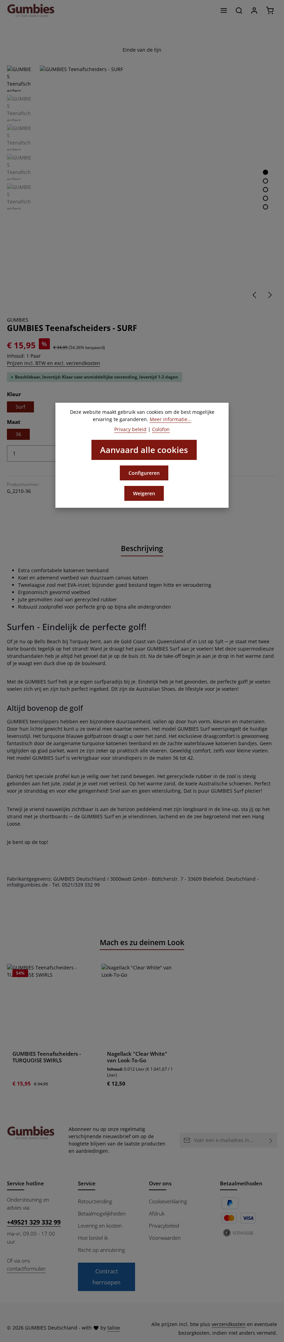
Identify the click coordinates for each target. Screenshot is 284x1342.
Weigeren (144, 493)
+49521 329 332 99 (34, 1222)
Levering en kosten (100, 1225)
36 (18, 434)
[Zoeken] (239, 10)
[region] (142, 184)
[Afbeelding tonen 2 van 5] (265, 180)
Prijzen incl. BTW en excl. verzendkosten (53, 363)
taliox (113, 1327)
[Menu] (224, 10)
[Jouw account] (254, 10)
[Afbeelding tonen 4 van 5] (265, 198)
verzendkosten (229, 1324)
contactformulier (26, 1268)
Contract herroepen (106, 1276)
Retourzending (95, 1201)
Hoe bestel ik (93, 1237)
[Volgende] (269, 295)
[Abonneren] (271, 1140)
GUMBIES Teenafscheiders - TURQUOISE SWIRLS (46, 1057)
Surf (20, 406)
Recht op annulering (101, 1250)
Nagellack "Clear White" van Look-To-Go (137, 1057)
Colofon (161, 429)
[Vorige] (255, 295)
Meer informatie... (171, 419)
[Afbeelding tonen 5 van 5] (265, 206)
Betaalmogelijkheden (102, 1213)
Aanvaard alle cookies (144, 449)
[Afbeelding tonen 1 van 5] (265, 172)
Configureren (144, 473)
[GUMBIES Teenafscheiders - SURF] (158, 184)
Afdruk (157, 1213)
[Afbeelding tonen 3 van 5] (265, 189)
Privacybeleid (164, 1225)
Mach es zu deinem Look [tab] (142, 942)
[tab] (142, 548)
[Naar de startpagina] (31, 10)
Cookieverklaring (168, 1201)
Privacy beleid (130, 429)
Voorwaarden (165, 1237)
